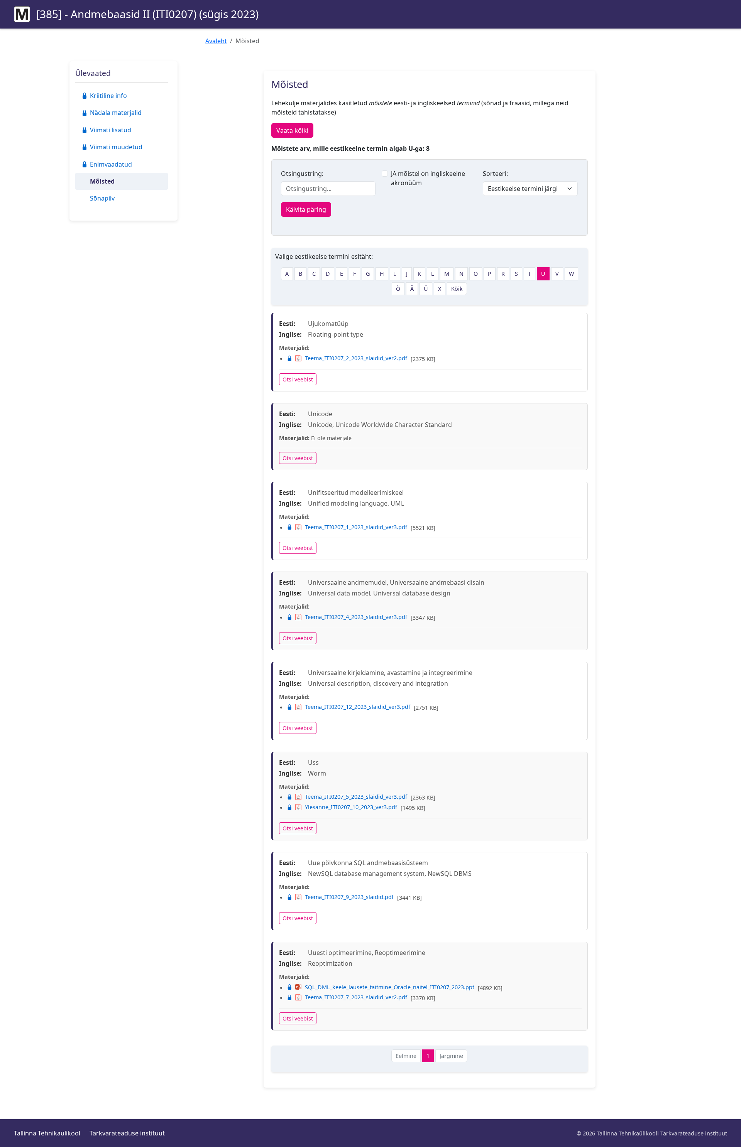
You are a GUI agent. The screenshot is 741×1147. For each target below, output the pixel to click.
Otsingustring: (302, 173)
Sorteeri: (495, 173)
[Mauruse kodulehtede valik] (22, 14)
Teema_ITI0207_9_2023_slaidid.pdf (349, 897)
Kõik (457, 288)
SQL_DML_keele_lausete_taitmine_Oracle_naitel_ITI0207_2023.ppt (389, 987)
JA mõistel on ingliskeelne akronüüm (428, 178)
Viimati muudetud (116, 147)
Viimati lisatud (110, 130)
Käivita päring (306, 209)
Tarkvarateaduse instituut (127, 1133)
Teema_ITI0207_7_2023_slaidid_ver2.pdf (356, 997)
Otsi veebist (298, 379)
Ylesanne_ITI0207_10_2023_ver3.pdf (351, 807)
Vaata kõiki (292, 130)
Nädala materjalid (116, 112)
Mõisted (102, 181)
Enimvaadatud (111, 164)
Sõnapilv (102, 198)
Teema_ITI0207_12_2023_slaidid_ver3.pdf (357, 706)
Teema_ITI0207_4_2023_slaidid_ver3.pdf (356, 617)
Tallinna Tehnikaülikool (47, 1133)
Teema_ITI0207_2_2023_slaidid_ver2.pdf (356, 358)
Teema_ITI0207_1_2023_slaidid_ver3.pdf (356, 527)
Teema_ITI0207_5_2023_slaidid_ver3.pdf (356, 796)
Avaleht (216, 41)
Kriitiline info (108, 95)
